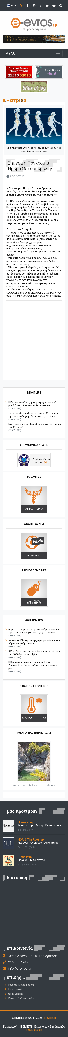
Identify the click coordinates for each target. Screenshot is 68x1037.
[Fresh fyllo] (8, 860)
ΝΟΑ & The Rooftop (31, 839)
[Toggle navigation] (58, 53)
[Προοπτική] (8, 825)
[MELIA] (49, 72)
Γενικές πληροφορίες (21, 984)
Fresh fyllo (25, 857)
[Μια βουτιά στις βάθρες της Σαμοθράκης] (34, 761)
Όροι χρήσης (15, 993)
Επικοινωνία (15, 989)
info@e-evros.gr (19, 968)
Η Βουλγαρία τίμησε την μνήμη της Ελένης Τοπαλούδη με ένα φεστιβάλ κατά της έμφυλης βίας (32, 665)
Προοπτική (25, 822)
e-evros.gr (50, 1017)
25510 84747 (18, 962)
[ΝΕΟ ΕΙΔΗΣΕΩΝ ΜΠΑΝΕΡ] (37, 374)
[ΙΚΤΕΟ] (19, 72)
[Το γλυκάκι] (34, 86)
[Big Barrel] (34, 38)
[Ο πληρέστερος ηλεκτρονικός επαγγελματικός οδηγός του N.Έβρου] (34, 24)
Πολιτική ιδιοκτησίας (21, 998)
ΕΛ (12, 5)
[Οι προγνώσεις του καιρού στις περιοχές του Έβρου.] (34, 708)
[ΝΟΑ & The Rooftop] (8, 843)
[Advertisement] (34, 341)
